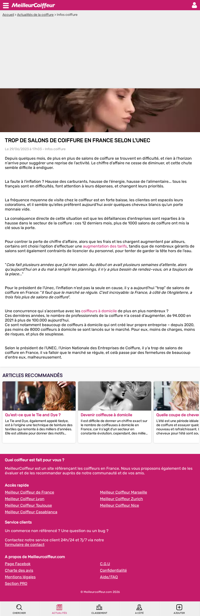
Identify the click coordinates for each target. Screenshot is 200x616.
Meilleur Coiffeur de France (29, 492)
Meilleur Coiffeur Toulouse (28, 505)
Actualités (59, 613)
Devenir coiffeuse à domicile (106, 415)
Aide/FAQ (109, 577)
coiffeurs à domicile (99, 311)
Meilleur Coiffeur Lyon (24, 498)
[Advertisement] (100, 53)
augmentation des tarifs (105, 246)
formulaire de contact (24, 544)
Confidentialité (113, 570)
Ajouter (179, 613)
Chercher (19, 613)
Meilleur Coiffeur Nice (119, 505)
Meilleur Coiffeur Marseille (123, 492)
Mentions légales (20, 577)
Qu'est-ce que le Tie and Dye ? (33, 415)
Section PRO (16, 583)
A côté (139, 613)
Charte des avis (19, 570)
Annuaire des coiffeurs (33, 5)
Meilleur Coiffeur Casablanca (31, 512)
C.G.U (105, 563)
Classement (99, 613)
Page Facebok (17, 563)
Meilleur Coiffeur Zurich (121, 498)
